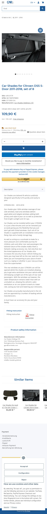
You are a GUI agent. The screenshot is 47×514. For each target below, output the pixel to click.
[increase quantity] (42, 141)
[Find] (42, 8)
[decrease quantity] (4, 141)
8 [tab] (31, 74)
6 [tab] (27, 74)
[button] (38, 2)
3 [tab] (20, 74)
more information (23, 163)
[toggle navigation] (3, 1)
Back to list (7, 17)
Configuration (23, 473)
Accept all (24, 466)
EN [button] (32, 2)
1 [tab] (15, 74)
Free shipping (18, 119)
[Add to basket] (3, 24)
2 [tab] (17, 74)
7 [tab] (29, 74)
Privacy (14, 507)
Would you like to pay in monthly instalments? (23, 162)
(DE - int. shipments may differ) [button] (14, 131)
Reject (24, 480)
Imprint (6, 507)
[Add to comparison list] (40, 30)
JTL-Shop (27, 511)
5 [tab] (24, 74)
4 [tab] (22, 74)
